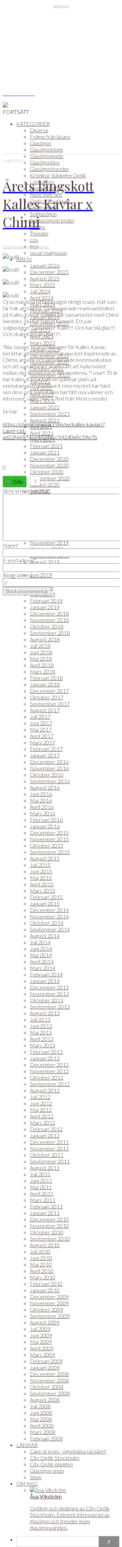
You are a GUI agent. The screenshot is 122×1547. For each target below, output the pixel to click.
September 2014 (50, 929)
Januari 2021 (45, 452)
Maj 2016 (41, 800)
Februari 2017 (46, 749)
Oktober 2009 (46, 1309)
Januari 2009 (45, 1367)
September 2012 (50, 1084)
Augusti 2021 (45, 420)
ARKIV (24, 259)
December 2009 (49, 1296)
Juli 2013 (40, 1019)
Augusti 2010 (45, 1245)
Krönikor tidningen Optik (58, 175)
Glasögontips (45, 162)
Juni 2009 (41, 1335)
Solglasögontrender (52, 220)
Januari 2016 (45, 826)
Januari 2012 (45, 1135)
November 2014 (49, 916)
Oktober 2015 (46, 845)
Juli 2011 (40, 1174)
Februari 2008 (46, 1438)
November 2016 (49, 768)
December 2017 (49, 691)
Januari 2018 (45, 684)
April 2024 (42, 297)
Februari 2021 (46, 446)
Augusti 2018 (45, 639)
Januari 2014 (45, 981)
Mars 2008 (42, 1432)
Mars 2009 (42, 1354)
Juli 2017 (40, 716)
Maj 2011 (41, 1187)
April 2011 (42, 1193)
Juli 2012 (40, 1097)
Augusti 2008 (45, 1399)
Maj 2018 (41, 658)
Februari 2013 (46, 1051)
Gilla (18, 481)
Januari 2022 (45, 407)
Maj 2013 (41, 1032)
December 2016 (49, 761)
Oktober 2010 (46, 1232)
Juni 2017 (41, 723)
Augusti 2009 (45, 1322)
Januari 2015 (45, 903)
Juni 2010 (41, 1258)
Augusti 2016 (45, 787)
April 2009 (42, 1348)
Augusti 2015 (45, 858)
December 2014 (49, 910)
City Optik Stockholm (54, 1457)
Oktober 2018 (46, 626)
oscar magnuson (48, 252)
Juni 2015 (41, 871)
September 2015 (50, 852)
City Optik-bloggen (51, 1464)
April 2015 (42, 884)
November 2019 (49, 542)
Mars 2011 (42, 1200)
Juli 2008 (40, 1406)
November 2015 (49, 839)
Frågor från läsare (50, 136)
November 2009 (49, 1303)
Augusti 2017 (45, 710)
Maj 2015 (41, 877)
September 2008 (50, 1393)
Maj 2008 (41, 1419)
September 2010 (50, 1238)
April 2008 (42, 1425)
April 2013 (42, 1039)
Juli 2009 (40, 1329)
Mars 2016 (42, 813)
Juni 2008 (41, 1412)
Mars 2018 (42, 671)
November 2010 (49, 1225)
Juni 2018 (41, 652)
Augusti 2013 (45, 1013)
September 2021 (50, 413)
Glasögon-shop (47, 1470)
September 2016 (50, 781)
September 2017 (50, 703)
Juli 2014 (40, 942)
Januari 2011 (45, 1213)
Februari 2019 (46, 600)
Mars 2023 (42, 343)
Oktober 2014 (46, 923)
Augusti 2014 (45, 935)
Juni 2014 (41, 948)
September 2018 (50, 633)
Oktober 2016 (46, 774)
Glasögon (40, 143)
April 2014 (42, 961)
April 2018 (42, 665)
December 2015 (49, 832)
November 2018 (49, 620)
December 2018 (49, 613)
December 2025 (49, 272)
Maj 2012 (41, 1109)
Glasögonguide (46, 156)
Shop (36, 1477)
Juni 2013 (41, 1026)
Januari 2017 (45, 755)
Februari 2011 (46, 1206)
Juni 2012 (41, 1103)
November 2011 (49, 1148)
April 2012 (42, 1116)
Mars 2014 (42, 968)
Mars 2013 (42, 1045)
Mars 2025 (42, 285)
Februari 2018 (46, 678)
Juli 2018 (40, 645)
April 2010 (42, 1271)
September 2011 (50, 1161)
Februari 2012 (46, 1129)
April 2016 (42, 807)
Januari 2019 (45, 607)
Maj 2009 (41, 1341)
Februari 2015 (46, 897)
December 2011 (49, 1142)
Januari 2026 (45, 265)
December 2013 (49, 987)
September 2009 (50, 1316)
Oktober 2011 (46, 1155)
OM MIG (27, 1483)
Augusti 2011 (45, 1167)
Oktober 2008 (46, 1387)
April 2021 (42, 433)
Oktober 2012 (46, 1077)
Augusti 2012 (45, 1090)
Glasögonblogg (46, 149)
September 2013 (50, 1006)
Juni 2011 (41, 1180)
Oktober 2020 (46, 471)
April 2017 (42, 736)
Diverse (39, 130)
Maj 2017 (41, 729)
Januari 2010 (45, 1290)
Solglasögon (43, 214)
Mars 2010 (42, 1277)
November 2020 (49, 465)
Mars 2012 (42, 1122)
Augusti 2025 (45, 278)
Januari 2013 (45, 1058)
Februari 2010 (46, 1283)
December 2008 (49, 1374)
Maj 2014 (41, 955)
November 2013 (49, 993)
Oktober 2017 (46, 697)
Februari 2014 (46, 974)
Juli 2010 (40, 1251)
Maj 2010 (41, 1264)
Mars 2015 (42, 890)
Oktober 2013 (46, 1000)
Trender (39, 233)
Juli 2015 (40, 865)
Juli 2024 (40, 291)
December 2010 (49, 1219)
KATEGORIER (33, 123)
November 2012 (49, 1071)
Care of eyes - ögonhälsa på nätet (68, 1451)
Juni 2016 (41, 794)
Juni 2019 (41, 575)
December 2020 (49, 459)
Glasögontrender (49, 169)
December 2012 (49, 1064)
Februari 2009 (46, 1361)
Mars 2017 (42, 742)
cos (34, 239)
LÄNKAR (27, 1445)
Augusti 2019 (45, 562)
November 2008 (49, 1380)
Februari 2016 (46, 819)
